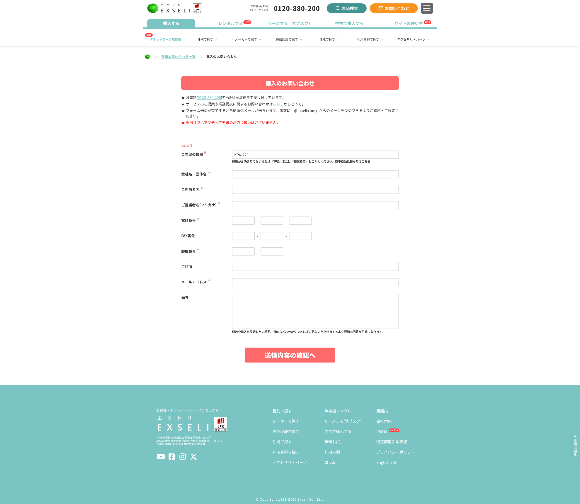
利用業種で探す (368, 39)
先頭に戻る (575, 447)
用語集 (382, 411)
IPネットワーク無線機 (165, 39)
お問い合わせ (397, 8)
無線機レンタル (337, 411)
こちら (278, 104)
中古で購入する (337, 431)
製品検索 (350, 8)
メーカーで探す (246, 39)
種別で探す (205, 39)
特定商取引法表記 (391, 441)
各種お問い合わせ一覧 (178, 56)
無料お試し (334, 441)
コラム (330, 462)
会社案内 (384, 421)
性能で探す (327, 39)
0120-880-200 (297, 8)
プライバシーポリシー (395, 452)
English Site (386, 462)
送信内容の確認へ (290, 355)
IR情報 (382, 431)
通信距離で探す (287, 39)
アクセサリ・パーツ (411, 39)
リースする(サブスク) (343, 421)
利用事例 (332, 452)
